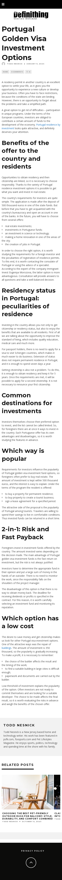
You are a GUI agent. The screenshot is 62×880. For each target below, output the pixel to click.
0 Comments (17, 72)
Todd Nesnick (15, 64)
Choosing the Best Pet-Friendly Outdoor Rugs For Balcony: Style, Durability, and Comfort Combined (27, 816)
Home (5, 72)
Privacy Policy (32, 851)
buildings (6, 648)
